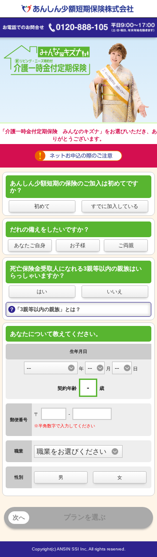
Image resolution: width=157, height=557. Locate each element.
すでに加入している (114, 206)
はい (42, 292)
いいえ (115, 292)
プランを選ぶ (59, 517)
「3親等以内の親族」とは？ (48, 309)
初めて (42, 206)
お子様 (77, 245)
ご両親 (126, 245)
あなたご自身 (29, 245)
